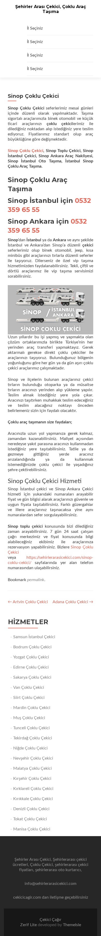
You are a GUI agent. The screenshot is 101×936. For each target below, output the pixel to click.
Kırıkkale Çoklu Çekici (33, 799)
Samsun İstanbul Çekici (34, 637)
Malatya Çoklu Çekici (32, 768)
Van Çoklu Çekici (28, 687)
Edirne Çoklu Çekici (31, 667)
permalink (35, 580)
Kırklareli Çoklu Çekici (33, 789)
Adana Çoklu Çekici (73, 602)
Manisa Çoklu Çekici (31, 829)
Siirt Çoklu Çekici (29, 698)
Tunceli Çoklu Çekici (31, 728)
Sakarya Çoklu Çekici (32, 677)
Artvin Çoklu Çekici (28, 602)
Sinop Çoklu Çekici (25, 151)
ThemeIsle (72, 925)
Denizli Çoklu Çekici (31, 809)
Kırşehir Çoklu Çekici (32, 778)
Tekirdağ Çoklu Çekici (32, 738)
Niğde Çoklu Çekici (30, 748)
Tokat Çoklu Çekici (30, 819)
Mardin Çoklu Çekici (31, 708)
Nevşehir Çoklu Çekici (33, 758)
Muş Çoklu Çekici (29, 718)
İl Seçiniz (35, 28)
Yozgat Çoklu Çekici (31, 657)
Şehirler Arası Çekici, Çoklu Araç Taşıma (50, 9)
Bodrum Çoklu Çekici (32, 647)
